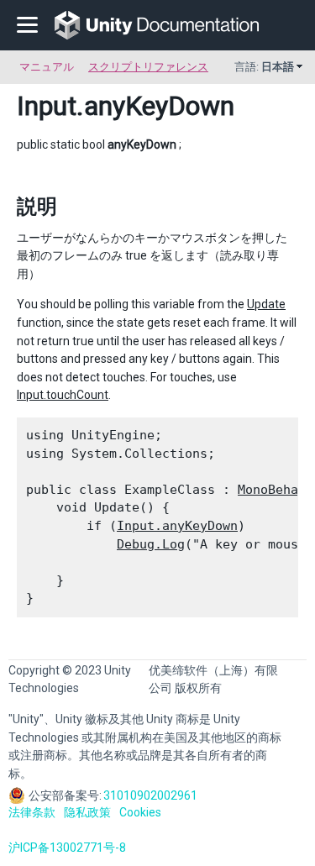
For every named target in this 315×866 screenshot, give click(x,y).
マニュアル (46, 66)
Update (266, 304)
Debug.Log (151, 544)
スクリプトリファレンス (148, 66)
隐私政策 (87, 812)
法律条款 (31, 812)
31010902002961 (150, 795)
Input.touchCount (62, 395)
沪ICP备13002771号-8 (67, 847)
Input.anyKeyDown (177, 525)
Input (46, 106)
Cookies (140, 812)
